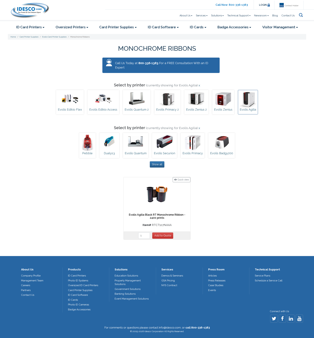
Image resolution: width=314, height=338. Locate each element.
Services (167, 269)
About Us (27, 269)
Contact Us (288, 15)
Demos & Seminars (172, 275)
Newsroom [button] (260, 15)
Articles (212, 275)
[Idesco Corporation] (31, 10)
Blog (275, 15)
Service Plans (262, 275)
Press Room (216, 269)
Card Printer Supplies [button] (116, 27)
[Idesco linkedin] (291, 319)
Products (74, 269)
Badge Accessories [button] (232, 27)
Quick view (183, 179)
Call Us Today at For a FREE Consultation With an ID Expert (161, 65)
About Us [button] (185, 15)
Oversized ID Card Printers (83, 285)
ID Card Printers (77, 275)
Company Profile (31, 275)
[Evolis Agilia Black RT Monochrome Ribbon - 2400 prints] (157, 194)
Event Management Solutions (132, 298)
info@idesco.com (170, 327)
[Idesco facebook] (282, 319)
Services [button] (201, 15)
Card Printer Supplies (80, 290)
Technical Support (267, 269)
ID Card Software (78, 295)
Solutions (121, 269)
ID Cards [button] (196, 27)
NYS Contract (169, 285)
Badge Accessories (79, 309)
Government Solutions (127, 289)
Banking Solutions (125, 293)
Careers (25, 285)
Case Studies (215, 285)
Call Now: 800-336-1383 (232, 4)
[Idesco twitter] (274, 319)
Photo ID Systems (78, 280)
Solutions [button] (216, 15)
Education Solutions (126, 275)
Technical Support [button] (238, 15)
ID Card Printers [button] (29, 27)
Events (212, 290)
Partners (26, 290)
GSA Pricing (168, 280)
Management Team (32, 280)
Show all (157, 164)
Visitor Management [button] (278, 27)
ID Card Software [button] (162, 27)
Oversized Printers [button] (71, 27)
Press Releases (216, 280)
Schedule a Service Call (268, 280)
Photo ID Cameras (78, 304)
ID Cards (73, 299)
